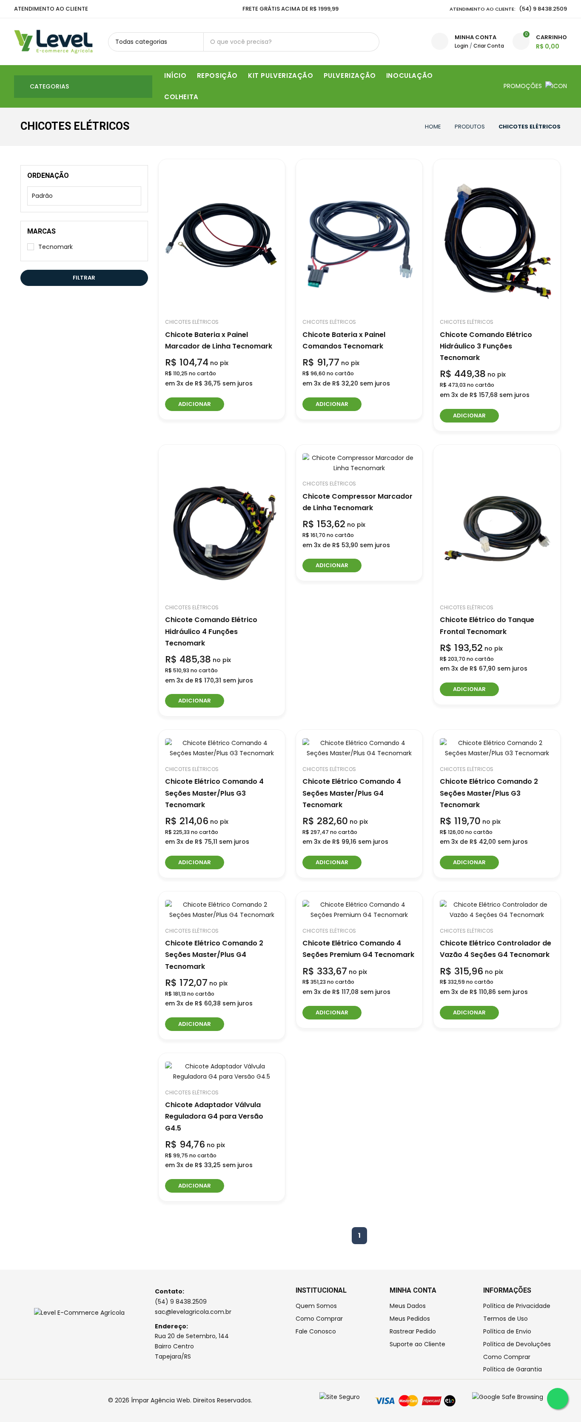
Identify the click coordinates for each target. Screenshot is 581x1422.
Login (461, 45)
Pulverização (350, 75)
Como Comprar (319, 1318)
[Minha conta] (439, 41)
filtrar (84, 278)
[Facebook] (16, 1401)
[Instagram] (27, 1401)
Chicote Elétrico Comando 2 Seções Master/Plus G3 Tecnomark (489, 793)
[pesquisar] (369, 41)
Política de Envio (507, 1331)
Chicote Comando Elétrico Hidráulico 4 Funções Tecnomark (211, 631)
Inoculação (409, 75)
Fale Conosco (316, 1331)
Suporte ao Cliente (417, 1344)
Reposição (217, 75)
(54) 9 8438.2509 (181, 1301)
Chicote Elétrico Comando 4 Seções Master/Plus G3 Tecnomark (214, 793)
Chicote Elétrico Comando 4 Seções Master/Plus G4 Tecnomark (351, 793)
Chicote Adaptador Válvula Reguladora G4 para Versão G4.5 (214, 1116)
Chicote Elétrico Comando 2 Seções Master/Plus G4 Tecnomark (214, 954)
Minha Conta (475, 37)
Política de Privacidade (516, 1306)
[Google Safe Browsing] (507, 1397)
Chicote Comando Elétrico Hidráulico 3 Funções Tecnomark (486, 346)
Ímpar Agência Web (160, 1400)
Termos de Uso (505, 1318)
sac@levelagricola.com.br (193, 1312)
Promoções (524, 86)
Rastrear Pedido (413, 1331)
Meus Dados (408, 1306)
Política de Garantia (512, 1369)
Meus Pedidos (410, 1318)
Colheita (181, 96)
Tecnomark (55, 247)
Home (433, 127)
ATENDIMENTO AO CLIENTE (51, 9)
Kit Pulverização (280, 75)
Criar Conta (488, 45)
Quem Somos (316, 1306)
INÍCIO (175, 75)
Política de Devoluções (517, 1344)
